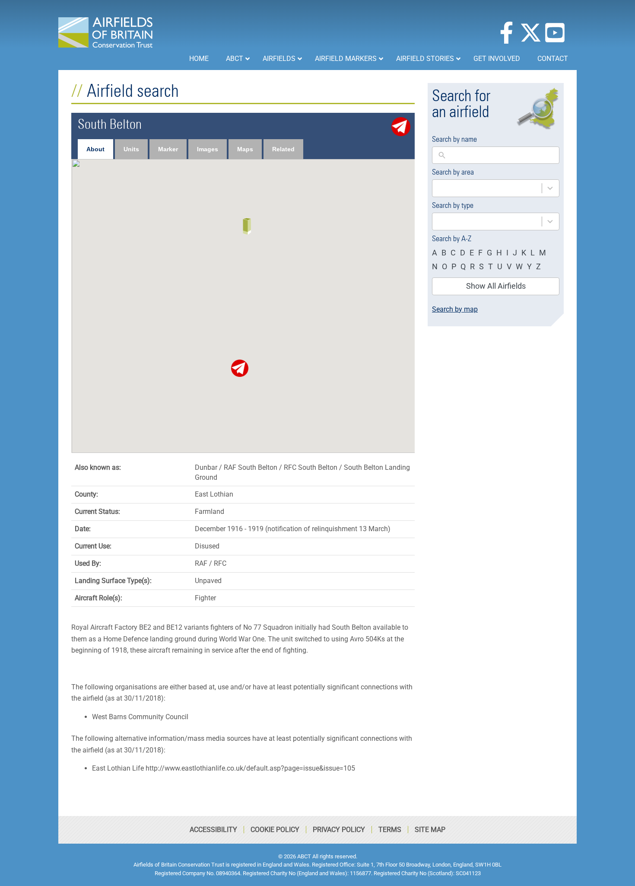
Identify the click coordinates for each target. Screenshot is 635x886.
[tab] (95, 149)
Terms (389, 829)
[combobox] (495, 188)
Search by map (455, 309)
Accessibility (213, 829)
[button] (239, 368)
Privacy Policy (339, 829)
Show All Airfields (496, 285)
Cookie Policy (275, 829)
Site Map (430, 829)
